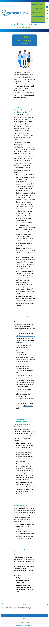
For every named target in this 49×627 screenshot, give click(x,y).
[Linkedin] (47, 10)
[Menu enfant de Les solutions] (24, 27)
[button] (47, 604)
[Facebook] (47, 7)
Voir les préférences (24, 622)
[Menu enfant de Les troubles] (16, 24)
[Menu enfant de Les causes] (33, 24)
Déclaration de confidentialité (28, 625)
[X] (47, 17)
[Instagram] (47, 14)
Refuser (24, 618)
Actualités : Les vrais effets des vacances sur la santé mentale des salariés (38, 12)
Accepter (24, 615)
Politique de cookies (18, 625)
